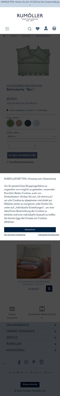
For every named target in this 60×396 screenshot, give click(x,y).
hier (18, 218)
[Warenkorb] (54, 28)
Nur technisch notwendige (14, 235)
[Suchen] (29, 28)
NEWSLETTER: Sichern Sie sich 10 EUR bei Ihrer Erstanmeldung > (30, 3)
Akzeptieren (30, 230)
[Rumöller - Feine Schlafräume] (30, 17)
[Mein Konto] (46, 28)
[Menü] (7, 29)
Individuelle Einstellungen (48, 235)
